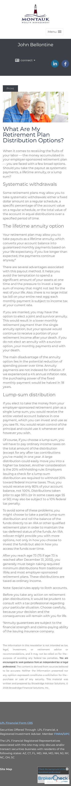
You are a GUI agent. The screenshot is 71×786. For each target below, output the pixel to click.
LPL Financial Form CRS (16, 723)
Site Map (6, 769)
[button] (54, 31)
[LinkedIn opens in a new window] (55, 66)
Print (10, 88)
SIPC (66, 734)
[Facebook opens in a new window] (65, 66)
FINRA (58, 734)
